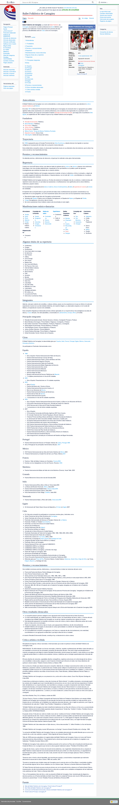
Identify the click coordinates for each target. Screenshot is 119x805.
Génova (49, 489)
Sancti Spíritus (46, 522)
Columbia (37, 222)
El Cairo (58, 507)
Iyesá (26, 216)
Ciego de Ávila (82, 559)
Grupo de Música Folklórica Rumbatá (44, 131)
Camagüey (81, 65)
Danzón (47, 222)
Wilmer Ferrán (29, 131)
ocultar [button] (33, 37)
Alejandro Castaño (30, 133)
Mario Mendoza (29, 124)
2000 (26, 378)
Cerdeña (47, 492)
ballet (70, 187)
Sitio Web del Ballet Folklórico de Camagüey (37, 788)
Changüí (78, 224)
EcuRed (10, 2)
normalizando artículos (70, 8)
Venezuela (87, 341)
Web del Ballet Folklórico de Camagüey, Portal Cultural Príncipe (43, 786)
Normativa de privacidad (8, 801)
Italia (63, 341)
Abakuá (27, 220)
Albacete (56, 374)
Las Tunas (42, 536)
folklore (38, 106)
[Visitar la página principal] (10, 12)
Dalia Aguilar (28, 135)
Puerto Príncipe (81, 74)
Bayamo (32, 561)
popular (25, 106)
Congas (37, 224)
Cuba (89, 29)
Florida (84, 198)
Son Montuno (78, 219)
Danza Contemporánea (60, 187)
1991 (91, 56)
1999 (26, 353)
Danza (47, 220)
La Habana (63, 520)
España (58, 341)
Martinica (31, 343)
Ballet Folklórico (54, 25)
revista (90, 187)
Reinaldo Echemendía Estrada (86, 61)
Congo (26, 222)
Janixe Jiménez (29, 127)
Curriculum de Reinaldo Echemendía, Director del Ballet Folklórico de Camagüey (48, 790)
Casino (67, 224)
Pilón (66, 229)
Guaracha (78, 222)
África (74, 312)
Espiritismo (56, 211)
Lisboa (59, 443)
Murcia (43, 390)
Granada (25, 343)
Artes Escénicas (59, 143)
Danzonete (48, 224)
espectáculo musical (80, 187)
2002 (59, 461)
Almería (43, 394)
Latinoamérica (63, 312)
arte (53, 27)
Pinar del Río (40, 559)
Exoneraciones (26, 801)
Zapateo (34, 198)
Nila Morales (28, 129)
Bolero (87, 229)
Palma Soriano (45, 538)
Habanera (88, 216)
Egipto (77, 341)
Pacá (66, 231)
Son (77, 216)
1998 (25, 143)
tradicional (30, 106)
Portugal (72, 341)
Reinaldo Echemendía (31, 122)
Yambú (37, 216)
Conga (26, 200)
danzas (75, 166)
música (67, 166)
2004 (26, 382)
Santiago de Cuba (56, 538)
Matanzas (67, 559)
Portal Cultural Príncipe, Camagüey (35, 792)
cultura (89, 104)
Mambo (67, 218)
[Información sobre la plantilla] (94, 26)
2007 (59, 444)
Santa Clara (74, 559)
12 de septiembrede (83, 56)
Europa (70, 312)
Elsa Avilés (28, 125)
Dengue (67, 233)
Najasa (71, 198)
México (81, 341)
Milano (46, 487)
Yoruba (27, 214)
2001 (64, 454)
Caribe (71, 175)
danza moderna (48, 187)
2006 (26, 399)
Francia (67, 341)
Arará (26, 218)
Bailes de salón (46, 212)
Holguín (43, 527)
